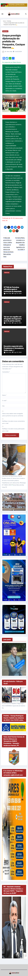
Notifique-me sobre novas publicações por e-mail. (13, 430)
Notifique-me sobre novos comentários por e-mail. (13, 422)
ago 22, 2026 (17, 323)
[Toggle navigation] (2, 13)
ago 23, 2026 (17, 293)
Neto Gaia (9, 51)
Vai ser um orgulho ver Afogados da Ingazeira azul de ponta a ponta (13, 319)
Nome (4, 395)
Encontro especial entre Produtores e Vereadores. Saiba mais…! (14, 348)
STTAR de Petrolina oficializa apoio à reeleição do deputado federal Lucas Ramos (13, 290)
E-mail (4, 400)
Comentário (6, 372)
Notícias (5, 31)
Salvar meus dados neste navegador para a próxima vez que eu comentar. (12, 415)
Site (3, 406)
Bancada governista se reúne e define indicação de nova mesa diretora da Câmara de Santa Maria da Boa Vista (8, 247)
